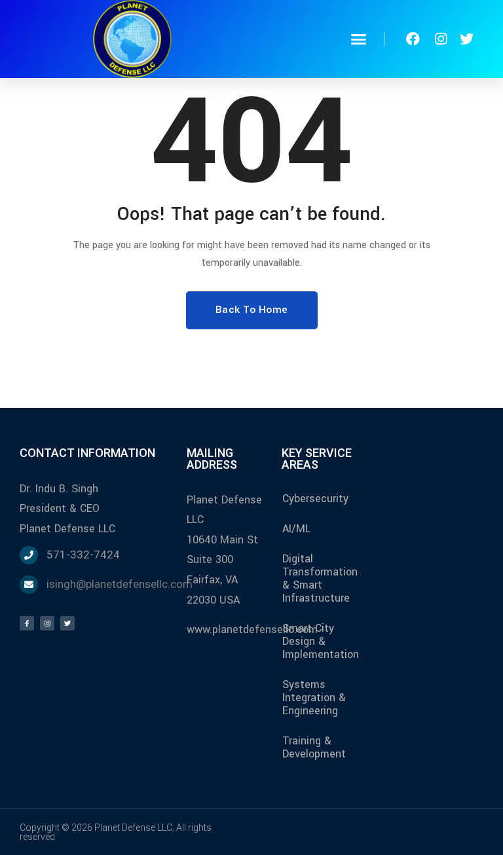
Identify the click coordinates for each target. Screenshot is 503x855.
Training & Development (314, 747)
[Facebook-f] (27, 623)
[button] (358, 39)
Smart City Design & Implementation (320, 641)
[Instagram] (47, 623)
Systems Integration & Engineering (314, 697)
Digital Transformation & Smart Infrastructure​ (320, 578)
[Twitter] (67, 623)
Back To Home (251, 309)
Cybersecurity (315, 498)
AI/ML (296, 528)
